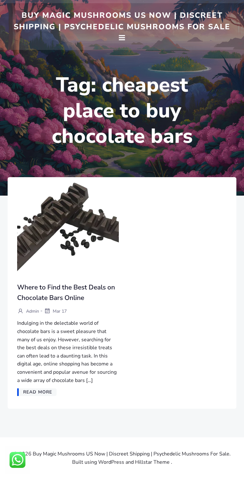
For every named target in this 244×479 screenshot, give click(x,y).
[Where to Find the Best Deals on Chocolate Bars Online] (68, 229)
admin (32, 311)
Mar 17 (59, 311)
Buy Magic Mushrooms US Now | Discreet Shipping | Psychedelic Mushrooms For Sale (122, 21)
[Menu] (122, 37)
